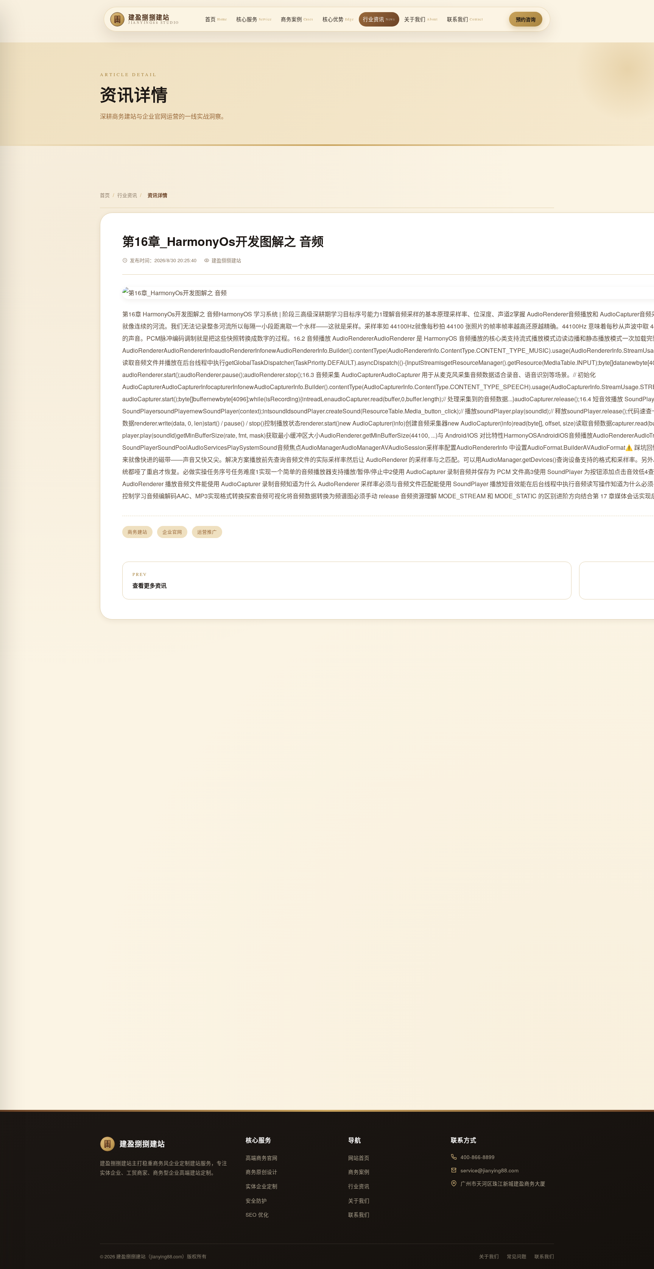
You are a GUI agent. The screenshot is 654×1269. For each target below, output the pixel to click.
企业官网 (172, 532)
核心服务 (254, 19)
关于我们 (421, 19)
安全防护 (256, 1200)
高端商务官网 (261, 1157)
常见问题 (516, 1256)
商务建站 (137, 532)
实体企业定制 (261, 1186)
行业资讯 (379, 19)
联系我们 (465, 19)
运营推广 (207, 532)
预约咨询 (526, 19)
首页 (216, 19)
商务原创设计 (261, 1171)
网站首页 (358, 1157)
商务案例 (297, 19)
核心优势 (338, 19)
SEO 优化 (257, 1214)
